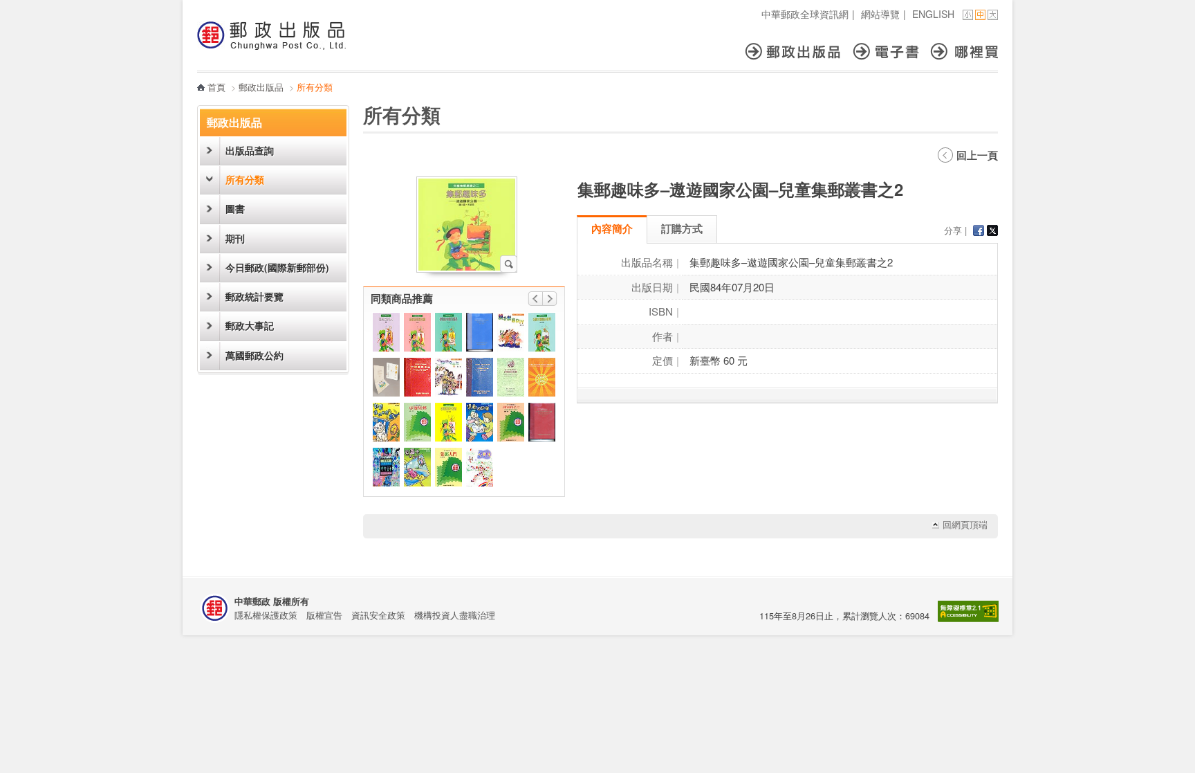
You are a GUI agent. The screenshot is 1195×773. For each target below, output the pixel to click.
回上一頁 (977, 155)
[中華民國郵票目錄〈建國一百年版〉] (541, 422)
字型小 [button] (968, 15)
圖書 (235, 208)
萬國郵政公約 (254, 355)
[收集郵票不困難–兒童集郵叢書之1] (448, 422)
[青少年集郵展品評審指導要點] (510, 377)
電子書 (892, 51)
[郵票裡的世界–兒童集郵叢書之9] (386, 422)
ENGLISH (933, 14)
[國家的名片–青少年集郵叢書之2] (510, 422)
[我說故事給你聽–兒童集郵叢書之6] (417, 332)
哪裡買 (964, 51)
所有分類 (244, 179)
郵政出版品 (799, 51)
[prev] (535, 298)
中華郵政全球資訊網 (805, 14)
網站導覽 (880, 14)
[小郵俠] (479, 467)
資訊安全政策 (378, 614)
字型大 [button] (993, 15)
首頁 (216, 86)
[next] (549, 298)
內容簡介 (612, 228)
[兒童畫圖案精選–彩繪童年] (386, 467)
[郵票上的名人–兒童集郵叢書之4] (386, 332)
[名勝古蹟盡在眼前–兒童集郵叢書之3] (541, 332)
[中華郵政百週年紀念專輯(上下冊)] (541, 377)
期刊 (235, 238)
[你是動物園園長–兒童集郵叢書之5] (448, 332)
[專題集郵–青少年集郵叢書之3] (417, 422)
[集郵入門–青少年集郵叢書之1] (448, 467)
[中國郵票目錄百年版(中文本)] (417, 377)
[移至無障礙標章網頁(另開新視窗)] (968, 618)
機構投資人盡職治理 (454, 614)
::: (201, 7)
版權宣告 (324, 614)
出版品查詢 (249, 150)
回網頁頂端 (965, 524)
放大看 (508, 264)
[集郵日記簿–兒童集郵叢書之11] (479, 422)
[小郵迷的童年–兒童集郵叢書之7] (448, 377)
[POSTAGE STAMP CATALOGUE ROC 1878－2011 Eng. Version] (479, 332)
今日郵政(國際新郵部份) (277, 267)
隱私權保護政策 (265, 614)
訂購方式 (682, 228)
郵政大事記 (249, 325)
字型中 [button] (980, 15)
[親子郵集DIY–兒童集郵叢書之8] (510, 332)
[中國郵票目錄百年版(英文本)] (479, 377)
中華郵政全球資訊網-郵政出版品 (271, 35)
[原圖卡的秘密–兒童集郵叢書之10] (417, 467)
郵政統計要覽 (254, 296)
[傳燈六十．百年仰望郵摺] (386, 377)
